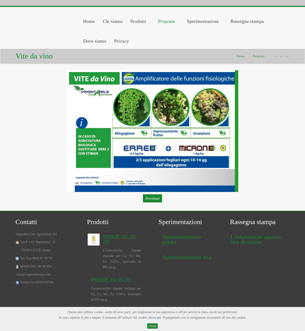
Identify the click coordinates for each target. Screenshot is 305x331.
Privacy (121, 41)
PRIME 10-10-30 (111, 280)
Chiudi (152, 326)
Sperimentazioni (203, 21)
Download (152, 198)
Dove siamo (94, 41)
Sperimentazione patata (182, 239)
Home (89, 21)
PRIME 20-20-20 (120, 239)
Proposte (166, 21)
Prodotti (138, 21)
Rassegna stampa (247, 21)
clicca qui (154, 317)
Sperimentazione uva (187, 257)
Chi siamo (112, 21)
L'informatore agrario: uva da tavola (256, 239)
